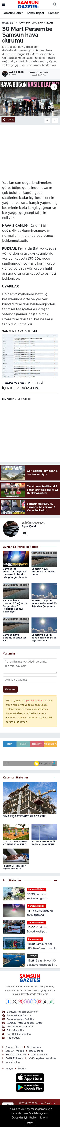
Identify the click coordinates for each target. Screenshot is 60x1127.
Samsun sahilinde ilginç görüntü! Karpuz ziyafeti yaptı (38, 897)
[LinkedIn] (33, 1001)
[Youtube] (39, 1001)
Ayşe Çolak (29, 526)
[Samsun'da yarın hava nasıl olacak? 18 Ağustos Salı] (44, 625)
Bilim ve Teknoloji (16, 1054)
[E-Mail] (24, 533)
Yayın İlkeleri (13, 1062)
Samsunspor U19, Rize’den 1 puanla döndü (41, 946)
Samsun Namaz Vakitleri (20, 1019)
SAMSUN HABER (16, 383)
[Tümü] (55, 880)
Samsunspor (35, 13)
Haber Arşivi (13, 1038)
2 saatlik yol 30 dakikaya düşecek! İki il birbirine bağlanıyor (42, 963)
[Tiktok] (45, 1001)
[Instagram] (27, 1001)
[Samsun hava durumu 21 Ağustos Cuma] (44, 559)
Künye (9, 1068)
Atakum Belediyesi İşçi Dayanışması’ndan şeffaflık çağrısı (39, 930)
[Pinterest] (21, 1001)
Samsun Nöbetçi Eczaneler (22, 1012)
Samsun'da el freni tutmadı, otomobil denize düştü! (40, 913)
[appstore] (30, 1078)
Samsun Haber (12, 13)
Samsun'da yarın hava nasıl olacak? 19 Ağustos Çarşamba (44, 603)
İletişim (22, 1068)
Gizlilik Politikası (14, 1058)
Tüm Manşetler (15, 1030)
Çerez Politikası (39, 1054)
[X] (14, 1001)
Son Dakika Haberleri (19, 1034)
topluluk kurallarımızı (35, 700)
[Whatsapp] (51, 1001)
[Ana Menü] (3, 4)
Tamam (30, 1123)
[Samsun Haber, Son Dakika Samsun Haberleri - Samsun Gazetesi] (28, 4)
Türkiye (32, 956)
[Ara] (55, 5)
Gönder (10, 689)
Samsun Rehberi (15, 1051)
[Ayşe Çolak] (11, 528)
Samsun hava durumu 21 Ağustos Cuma (43, 572)
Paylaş (10, 119)
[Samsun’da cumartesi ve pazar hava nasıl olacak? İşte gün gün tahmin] (16, 559)
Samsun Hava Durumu (19, 1015)
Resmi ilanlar (36, 1051)
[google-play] (30, 1087)
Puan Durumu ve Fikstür (20, 1026)
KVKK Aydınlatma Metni (42, 1058)
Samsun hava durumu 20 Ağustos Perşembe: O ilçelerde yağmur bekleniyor (15, 606)
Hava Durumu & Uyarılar (36, 23)
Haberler (8, 23)
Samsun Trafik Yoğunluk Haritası (25, 1023)
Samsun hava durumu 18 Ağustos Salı (14, 638)
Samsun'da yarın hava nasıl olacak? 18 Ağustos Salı (44, 638)
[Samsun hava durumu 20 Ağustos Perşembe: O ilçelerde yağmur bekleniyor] (16, 590)
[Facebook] (8, 1001)
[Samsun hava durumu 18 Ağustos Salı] (16, 625)
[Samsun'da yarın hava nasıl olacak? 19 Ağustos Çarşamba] (44, 590)
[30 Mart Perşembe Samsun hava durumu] (30, 98)
